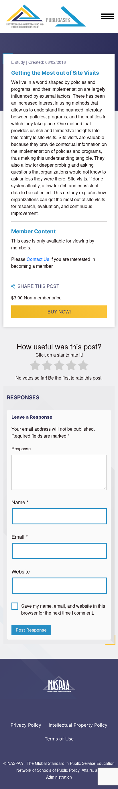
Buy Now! (59, 311)
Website (20, 571)
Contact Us (38, 259)
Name (20, 502)
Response (21, 448)
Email (19, 536)
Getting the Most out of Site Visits (55, 73)
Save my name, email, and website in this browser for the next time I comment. (63, 609)
